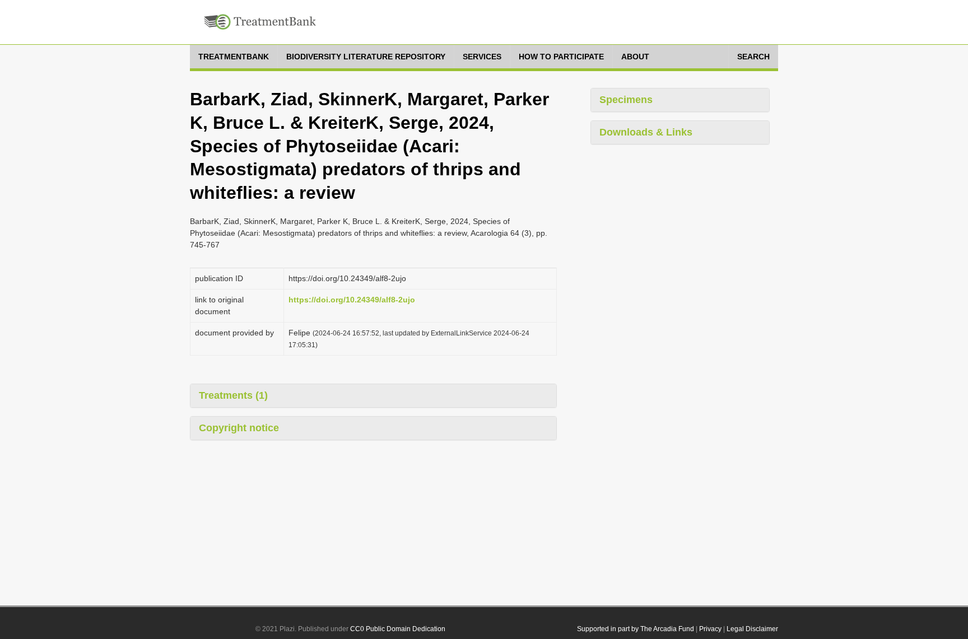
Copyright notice (239, 427)
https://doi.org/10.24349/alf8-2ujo (351, 299)
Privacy (710, 629)
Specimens (626, 99)
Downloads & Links (645, 132)
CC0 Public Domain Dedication (397, 629)
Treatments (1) (233, 395)
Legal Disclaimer (752, 629)
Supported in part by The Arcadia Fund (635, 629)
